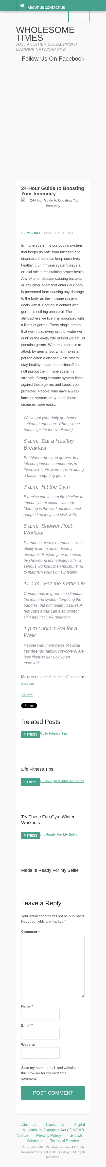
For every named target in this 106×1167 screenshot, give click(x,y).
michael (34, 233)
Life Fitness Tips (37, 769)
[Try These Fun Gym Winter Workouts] (53, 781)
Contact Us (55, 8)
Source (27, 683)
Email (27, 1025)
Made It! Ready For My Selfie (50, 870)
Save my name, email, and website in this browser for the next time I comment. (50, 1073)
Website (28, 1044)
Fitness (30, 734)
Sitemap (34, 1141)
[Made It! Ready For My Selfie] (53, 834)
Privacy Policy (48, 1135)
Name (27, 1006)
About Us (36, 8)
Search (81, 17)
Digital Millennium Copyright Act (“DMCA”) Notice (51, 1130)
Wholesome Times (45, 34)
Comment (30, 932)
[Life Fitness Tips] (53, 733)
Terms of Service (64, 1141)
